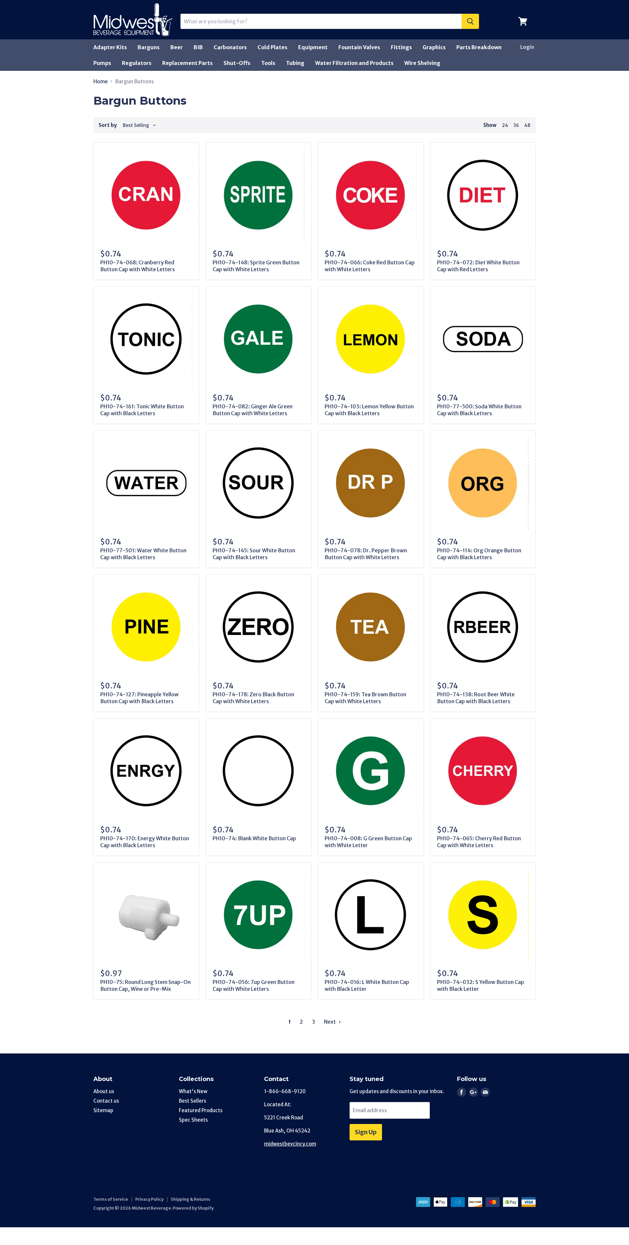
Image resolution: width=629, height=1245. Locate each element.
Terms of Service (110, 1199)
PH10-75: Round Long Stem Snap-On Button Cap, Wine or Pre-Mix (145, 985)
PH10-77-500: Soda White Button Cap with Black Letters (479, 410)
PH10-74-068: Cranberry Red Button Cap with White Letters (137, 266)
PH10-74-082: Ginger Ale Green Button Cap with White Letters (253, 410)
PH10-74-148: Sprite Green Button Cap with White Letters (256, 266)
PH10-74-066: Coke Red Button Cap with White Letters (370, 266)
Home (100, 81)
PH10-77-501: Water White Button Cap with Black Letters (143, 554)
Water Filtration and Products (354, 63)
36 (516, 125)
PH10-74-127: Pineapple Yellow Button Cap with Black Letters (139, 697)
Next (330, 1021)
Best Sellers (192, 1101)
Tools (268, 63)
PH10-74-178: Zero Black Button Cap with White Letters (253, 697)
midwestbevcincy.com (290, 1144)
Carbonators (230, 47)
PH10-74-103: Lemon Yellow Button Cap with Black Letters (369, 410)
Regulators (136, 63)
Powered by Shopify (193, 1208)
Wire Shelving (422, 63)
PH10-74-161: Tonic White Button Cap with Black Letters (142, 410)
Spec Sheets (193, 1120)
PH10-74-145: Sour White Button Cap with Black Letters (254, 554)
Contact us (106, 1101)
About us (103, 1091)
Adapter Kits (110, 47)
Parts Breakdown (479, 47)
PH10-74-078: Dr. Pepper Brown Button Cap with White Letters (366, 554)
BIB (198, 47)
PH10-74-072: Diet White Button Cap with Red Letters (478, 266)
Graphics (434, 47)
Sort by (108, 125)
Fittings (401, 47)
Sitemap (103, 1110)
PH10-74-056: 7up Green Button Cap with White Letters (254, 985)
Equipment (313, 47)
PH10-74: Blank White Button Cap (254, 838)
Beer (176, 47)
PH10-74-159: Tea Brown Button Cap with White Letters (365, 697)
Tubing (295, 63)
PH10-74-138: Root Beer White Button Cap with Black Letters (476, 697)
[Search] (470, 21)
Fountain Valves (359, 47)
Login (527, 47)
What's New (193, 1091)
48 (527, 125)
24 (505, 125)
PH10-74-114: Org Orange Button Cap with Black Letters (479, 554)
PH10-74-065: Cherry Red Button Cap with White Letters (479, 841)
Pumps (102, 63)
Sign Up (366, 1132)
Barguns (149, 47)
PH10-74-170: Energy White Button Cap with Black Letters (144, 841)
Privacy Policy (149, 1199)
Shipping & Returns (190, 1199)
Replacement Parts (187, 63)
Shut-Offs (236, 63)
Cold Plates (272, 47)
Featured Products (200, 1110)
